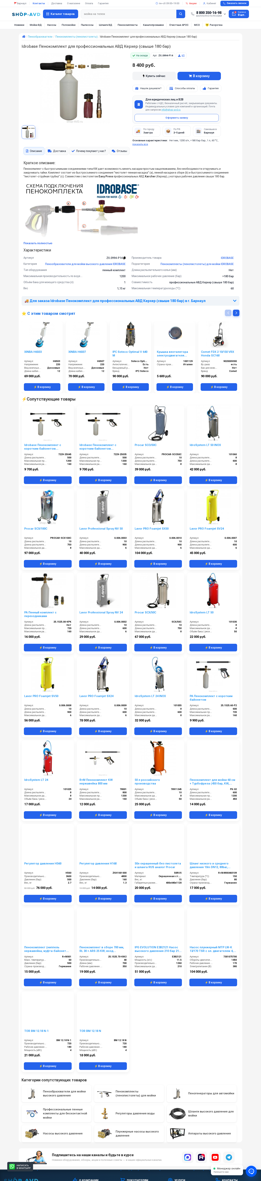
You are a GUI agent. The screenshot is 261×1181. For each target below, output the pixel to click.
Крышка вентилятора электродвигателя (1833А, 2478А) (172, 353)
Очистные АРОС (179, 24)
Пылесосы (87, 24)
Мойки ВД (36, 24)
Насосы (51, 24)
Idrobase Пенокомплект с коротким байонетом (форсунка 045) (42, 447)
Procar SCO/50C (145, 445)
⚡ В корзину (42, 387)
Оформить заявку (176, 117)
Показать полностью (38, 243)
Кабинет (211, 3)
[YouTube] (215, 1157)
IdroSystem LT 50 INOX (205, 445)
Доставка (56, 3)
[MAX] (187, 1157)
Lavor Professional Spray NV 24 (101, 612)
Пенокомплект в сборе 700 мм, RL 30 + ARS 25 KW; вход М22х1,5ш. (101, 949)
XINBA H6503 (33, 352)
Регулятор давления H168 (98, 863)
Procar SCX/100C (35, 528)
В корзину (201, 76)
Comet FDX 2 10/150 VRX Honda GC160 (217, 353)
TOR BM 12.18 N (90, 1031)
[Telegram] (229, 1157)
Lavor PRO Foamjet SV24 (207, 528)
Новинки (19, 24)
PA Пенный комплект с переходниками (40, 614)
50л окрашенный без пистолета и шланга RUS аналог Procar (158, 865)
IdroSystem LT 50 (201, 612)
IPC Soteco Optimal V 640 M (130, 353)
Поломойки (68, 24)
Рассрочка (216, 24)
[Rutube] (201, 1157)
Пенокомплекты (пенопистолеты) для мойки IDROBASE (197, 264)
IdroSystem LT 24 (36, 780)
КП (183, 55)
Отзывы (122, 151)
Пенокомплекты (128, 24)
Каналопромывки (153, 24)
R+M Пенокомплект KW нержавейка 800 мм (96, 781)
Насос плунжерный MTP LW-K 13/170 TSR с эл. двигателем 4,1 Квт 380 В (212, 949)
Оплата (89, 3)
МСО (197, 24)
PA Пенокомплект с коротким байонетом (211, 697)
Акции (193, 3)
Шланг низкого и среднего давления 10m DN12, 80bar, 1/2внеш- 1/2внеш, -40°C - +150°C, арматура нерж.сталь (213, 865)
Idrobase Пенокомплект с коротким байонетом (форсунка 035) (97, 447)
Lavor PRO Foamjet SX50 (152, 528)
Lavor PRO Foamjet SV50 (41, 696)
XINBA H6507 (77, 352)
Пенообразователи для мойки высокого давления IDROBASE (85, 264)
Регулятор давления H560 (42, 863)
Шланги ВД (105, 24)
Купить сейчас (155, 76)
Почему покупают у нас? (91, 151)
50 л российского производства (147, 781)
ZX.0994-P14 (114, 257)
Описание (36, 151)
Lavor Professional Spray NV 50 (101, 528)
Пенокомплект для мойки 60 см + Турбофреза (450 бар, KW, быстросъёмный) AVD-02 (212, 781)
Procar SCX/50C (145, 612)
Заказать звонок (236, 3)
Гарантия (103, 3)
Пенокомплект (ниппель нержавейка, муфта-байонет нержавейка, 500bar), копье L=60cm (45, 949)
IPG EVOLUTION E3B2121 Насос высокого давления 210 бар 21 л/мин (157, 949)
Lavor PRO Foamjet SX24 (96, 696)
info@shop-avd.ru (171, 109)
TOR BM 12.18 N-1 (36, 1031)
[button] (236, 313)
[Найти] (180, 14)
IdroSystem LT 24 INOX (150, 696)
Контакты (39, 3)
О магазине (73, 3)
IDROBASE (227, 257)
